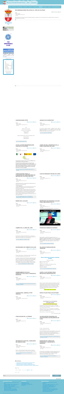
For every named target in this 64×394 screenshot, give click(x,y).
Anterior (19, 369)
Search (57, 375)
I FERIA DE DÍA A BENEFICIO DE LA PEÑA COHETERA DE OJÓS (49, 145)
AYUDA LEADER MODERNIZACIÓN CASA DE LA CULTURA (25, 145)
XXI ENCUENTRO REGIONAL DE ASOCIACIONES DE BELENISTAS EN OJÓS (49, 318)
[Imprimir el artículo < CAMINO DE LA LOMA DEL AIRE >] (34, 229)
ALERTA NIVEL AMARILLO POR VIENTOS (24, 293)
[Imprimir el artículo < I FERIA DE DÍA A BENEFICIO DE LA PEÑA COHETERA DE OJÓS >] (58, 147)
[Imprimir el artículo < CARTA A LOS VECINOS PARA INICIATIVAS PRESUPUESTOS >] (58, 275)
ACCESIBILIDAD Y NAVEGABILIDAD (26, 384)
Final (31, 369)
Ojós (8, 24)
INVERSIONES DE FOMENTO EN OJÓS (26, 247)
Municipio (14, 6)
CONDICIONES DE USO (25, 382)
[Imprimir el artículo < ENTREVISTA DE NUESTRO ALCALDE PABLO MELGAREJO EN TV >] (58, 203)
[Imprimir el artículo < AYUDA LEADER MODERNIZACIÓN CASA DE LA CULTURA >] (34, 147)
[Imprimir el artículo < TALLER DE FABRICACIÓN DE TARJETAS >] (58, 250)
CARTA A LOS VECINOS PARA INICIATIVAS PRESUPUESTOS (48, 272)
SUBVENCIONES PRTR (22, 120)
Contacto (45, 6)
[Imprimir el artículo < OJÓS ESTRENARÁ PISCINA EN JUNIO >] (58, 175)
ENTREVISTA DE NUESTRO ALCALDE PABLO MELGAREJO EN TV (50, 201)
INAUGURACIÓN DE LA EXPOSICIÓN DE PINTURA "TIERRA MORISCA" (27, 365)
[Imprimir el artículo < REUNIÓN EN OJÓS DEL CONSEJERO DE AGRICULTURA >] (34, 343)
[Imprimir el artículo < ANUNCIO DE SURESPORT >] (58, 121)
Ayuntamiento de (8, 23)
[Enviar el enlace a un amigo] (55, 11)
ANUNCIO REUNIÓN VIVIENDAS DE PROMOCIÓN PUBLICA (26, 364)
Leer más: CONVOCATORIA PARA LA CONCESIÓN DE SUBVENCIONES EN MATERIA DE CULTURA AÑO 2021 (24, 197)
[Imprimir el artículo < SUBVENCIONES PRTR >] (34, 121)
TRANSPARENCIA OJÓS (56, 6)
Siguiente (28, 369)
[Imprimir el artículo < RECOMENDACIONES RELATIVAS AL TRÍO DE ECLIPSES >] (59, 11)
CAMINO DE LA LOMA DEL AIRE (24, 228)
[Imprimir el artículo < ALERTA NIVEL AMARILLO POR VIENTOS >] (34, 295)
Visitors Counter (8, 73)
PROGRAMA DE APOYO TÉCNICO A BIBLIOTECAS (24, 363)
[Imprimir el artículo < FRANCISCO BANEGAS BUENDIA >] (58, 229)
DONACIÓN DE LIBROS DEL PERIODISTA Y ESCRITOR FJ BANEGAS (47, 342)
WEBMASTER (23, 385)
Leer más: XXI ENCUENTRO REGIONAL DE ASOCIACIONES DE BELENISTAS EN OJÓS (50, 337)
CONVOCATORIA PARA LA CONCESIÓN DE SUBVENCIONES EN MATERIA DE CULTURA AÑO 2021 (25, 175)
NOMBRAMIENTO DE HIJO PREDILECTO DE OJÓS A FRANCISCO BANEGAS (26, 273)
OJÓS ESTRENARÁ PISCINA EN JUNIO (50, 174)
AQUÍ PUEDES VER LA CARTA (50, 289)
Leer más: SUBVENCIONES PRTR (21, 141)
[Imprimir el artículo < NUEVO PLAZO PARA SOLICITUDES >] (58, 294)
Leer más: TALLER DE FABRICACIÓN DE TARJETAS (48, 268)
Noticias (40, 6)
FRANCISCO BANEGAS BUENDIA (48, 228)
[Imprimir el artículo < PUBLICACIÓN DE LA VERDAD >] (34, 318)
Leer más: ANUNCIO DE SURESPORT (46, 132)
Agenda (49, 6)
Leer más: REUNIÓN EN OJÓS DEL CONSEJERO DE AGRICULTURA (24, 353)
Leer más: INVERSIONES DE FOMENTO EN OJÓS (25, 263)
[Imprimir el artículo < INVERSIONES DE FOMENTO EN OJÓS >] (34, 248)
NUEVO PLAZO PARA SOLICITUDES (49, 293)
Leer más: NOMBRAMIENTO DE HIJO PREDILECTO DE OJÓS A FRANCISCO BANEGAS (26, 284)
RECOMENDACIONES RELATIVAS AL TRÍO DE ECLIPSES (30, 10)
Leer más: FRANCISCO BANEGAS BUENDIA (47, 243)
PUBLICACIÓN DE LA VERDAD (24, 316)
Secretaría (25, 6)
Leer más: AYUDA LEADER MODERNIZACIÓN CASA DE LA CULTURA (25, 170)
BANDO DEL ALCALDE (22, 201)
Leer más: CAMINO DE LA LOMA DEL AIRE (22, 239)
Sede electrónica (8, 22)
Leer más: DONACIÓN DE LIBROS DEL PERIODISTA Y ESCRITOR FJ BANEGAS (48, 356)
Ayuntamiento (19, 6)
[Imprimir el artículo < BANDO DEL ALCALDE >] (34, 202)
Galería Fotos (35, 6)
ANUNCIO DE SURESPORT (47, 120)
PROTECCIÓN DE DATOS (25, 383)
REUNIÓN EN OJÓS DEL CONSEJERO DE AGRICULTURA (26, 341)
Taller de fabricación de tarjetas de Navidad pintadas (50, 258)
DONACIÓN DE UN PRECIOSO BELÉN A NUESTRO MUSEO (26, 362)
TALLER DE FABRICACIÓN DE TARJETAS (47, 247)
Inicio (10, 6)
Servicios (30, 6)
